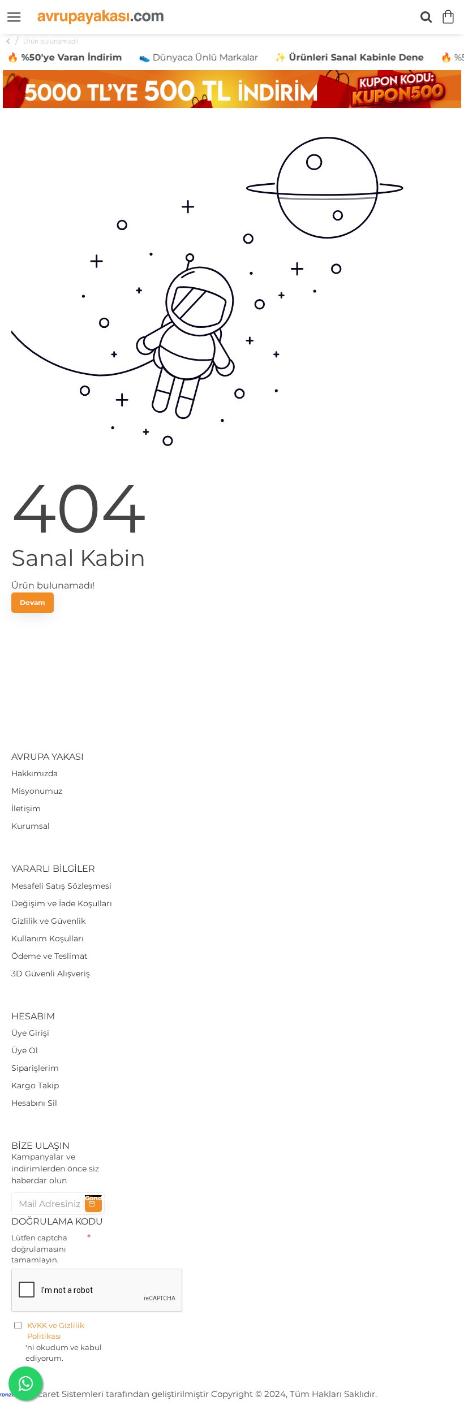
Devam (32, 602)
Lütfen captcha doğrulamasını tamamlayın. (39, 1248)
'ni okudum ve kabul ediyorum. (63, 1342)
